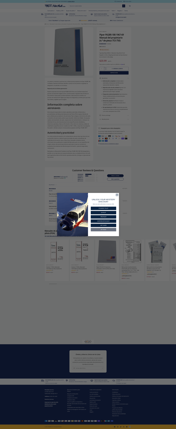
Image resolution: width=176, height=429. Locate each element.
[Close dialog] (117, 194)
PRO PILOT (103, 216)
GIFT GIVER (103, 225)
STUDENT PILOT (103, 208)
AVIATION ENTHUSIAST (103, 221)
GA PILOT (103, 212)
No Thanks (103, 229)
